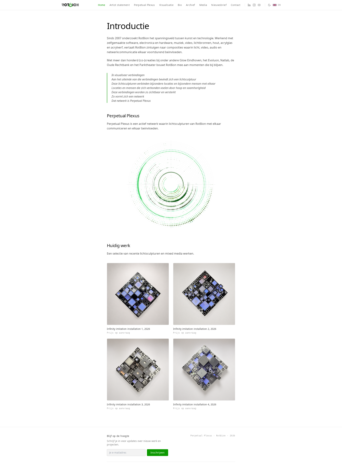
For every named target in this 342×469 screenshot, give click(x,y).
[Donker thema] (269, 5)
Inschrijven (158, 452)
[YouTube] (259, 5)
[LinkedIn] (249, 5)
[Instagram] (254, 5)
